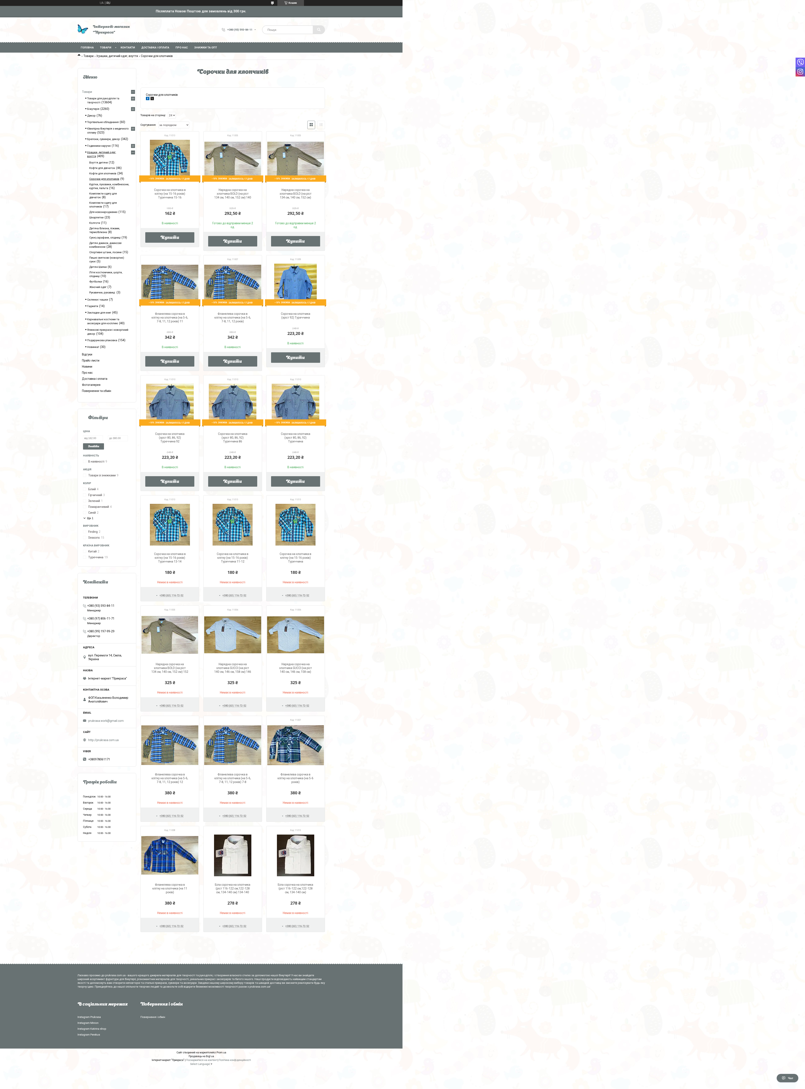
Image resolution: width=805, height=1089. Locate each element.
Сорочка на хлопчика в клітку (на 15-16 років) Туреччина (295, 557)
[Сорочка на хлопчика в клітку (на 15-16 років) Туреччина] (295, 525)
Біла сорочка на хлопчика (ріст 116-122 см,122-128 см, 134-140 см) (295, 888)
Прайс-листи (90, 360)
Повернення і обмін (152, 1017)
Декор (91, 115)
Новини (87, 366)
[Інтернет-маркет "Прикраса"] (83, 30)
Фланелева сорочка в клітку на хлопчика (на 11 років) (169, 888)
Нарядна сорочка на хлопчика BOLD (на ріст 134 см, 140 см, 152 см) (296, 193)
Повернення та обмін (96, 391)
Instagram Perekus (89, 1034)
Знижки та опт (205, 47)
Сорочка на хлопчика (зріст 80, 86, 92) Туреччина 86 (232, 437)
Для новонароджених (103, 212)
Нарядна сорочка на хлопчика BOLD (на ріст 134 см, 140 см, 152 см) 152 (169, 667)
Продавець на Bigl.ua (201, 1056)
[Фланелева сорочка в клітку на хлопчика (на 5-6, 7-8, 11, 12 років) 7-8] (233, 745)
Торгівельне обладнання (103, 122)
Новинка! (93, 347)
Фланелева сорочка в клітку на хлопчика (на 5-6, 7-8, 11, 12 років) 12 (170, 778)
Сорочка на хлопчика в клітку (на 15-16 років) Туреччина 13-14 (170, 557)
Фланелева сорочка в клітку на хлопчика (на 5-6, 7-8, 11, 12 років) (232, 317)
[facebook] (147, 99)
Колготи (94, 222)
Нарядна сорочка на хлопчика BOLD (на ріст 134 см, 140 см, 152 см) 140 (232, 193)
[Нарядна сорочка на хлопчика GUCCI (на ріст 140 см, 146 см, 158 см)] (295, 635)
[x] (152, 99)
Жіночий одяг (97, 287)
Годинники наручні (99, 145)
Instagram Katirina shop (92, 1028)
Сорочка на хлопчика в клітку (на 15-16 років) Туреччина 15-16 (170, 193)
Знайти (93, 446)
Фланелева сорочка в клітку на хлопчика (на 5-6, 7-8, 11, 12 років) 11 (170, 317)
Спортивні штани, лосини (105, 252)
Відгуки (87, 354)
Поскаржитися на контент (201, 1060)
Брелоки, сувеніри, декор (103, 139)
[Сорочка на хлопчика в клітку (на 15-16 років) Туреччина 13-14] (170, 525)
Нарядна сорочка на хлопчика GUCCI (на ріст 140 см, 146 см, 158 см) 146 (232, 667)
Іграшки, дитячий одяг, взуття (117, 56)
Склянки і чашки (97, 299)
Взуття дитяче (98, 162)
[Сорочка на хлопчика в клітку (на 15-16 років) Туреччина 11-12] (233, 525)
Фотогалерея (91, 384)
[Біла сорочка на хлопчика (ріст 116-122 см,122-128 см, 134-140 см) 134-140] (233, 855)
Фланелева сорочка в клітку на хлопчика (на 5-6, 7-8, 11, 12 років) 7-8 (232, 778)
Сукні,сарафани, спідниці (105, 237)
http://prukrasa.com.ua (103, 740)
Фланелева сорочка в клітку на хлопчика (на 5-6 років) (295, 778)
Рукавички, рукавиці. (102, 292)
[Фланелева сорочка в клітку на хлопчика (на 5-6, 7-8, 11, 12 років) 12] (170, 745)
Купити (170, 238)
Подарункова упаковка (102, 340)
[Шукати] (319, 29)
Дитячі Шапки (98, 266)
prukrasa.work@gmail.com (106, 720)
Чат (790, 1078)
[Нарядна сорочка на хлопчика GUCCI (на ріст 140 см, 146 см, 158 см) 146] (233, 635)
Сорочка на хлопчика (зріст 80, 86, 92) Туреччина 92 (169, 437)
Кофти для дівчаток (102, 168)
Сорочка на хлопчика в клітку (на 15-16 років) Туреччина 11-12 (232, 557)
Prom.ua (221, 1052)
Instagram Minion (88, 1022)
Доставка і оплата (155, 47)
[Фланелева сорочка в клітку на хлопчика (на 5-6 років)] (295, 745)
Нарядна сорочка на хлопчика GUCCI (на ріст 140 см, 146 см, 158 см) (295, 667)
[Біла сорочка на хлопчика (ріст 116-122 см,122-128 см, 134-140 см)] (295, 855)
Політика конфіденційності (235, 1060)
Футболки (95, 281)
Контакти (128, 47)
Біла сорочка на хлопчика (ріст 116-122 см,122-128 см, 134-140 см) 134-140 (232, 888)
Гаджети (92, 306)
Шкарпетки (96, 217)
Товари (105, 47)
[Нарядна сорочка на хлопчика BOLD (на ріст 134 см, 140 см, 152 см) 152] (170, 635)
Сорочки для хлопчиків (104, 178)
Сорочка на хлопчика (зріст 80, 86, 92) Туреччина (295, 437)
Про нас (181, 47)
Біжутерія (93, 108)
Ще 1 (90, 518)
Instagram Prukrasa (89, 1017)
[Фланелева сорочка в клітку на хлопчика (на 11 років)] (170, 855)
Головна (87, 47)
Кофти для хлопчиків (102, 173)
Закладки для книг (99, 312)
